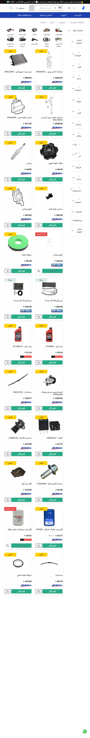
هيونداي (78, 55)
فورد (79, 67)
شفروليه (78, 90)
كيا (76, 144)
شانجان (78, 124)
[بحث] (31, 8)
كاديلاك (78, 167)
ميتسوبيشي (77, 190)
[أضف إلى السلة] (38, 88)
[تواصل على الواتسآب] (85, 733)
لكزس (79, 113)
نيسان (79, 179)
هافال (79, 136)
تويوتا (79, 101)
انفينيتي (78, 202)
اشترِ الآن (52, 87)
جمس (79, 78)
